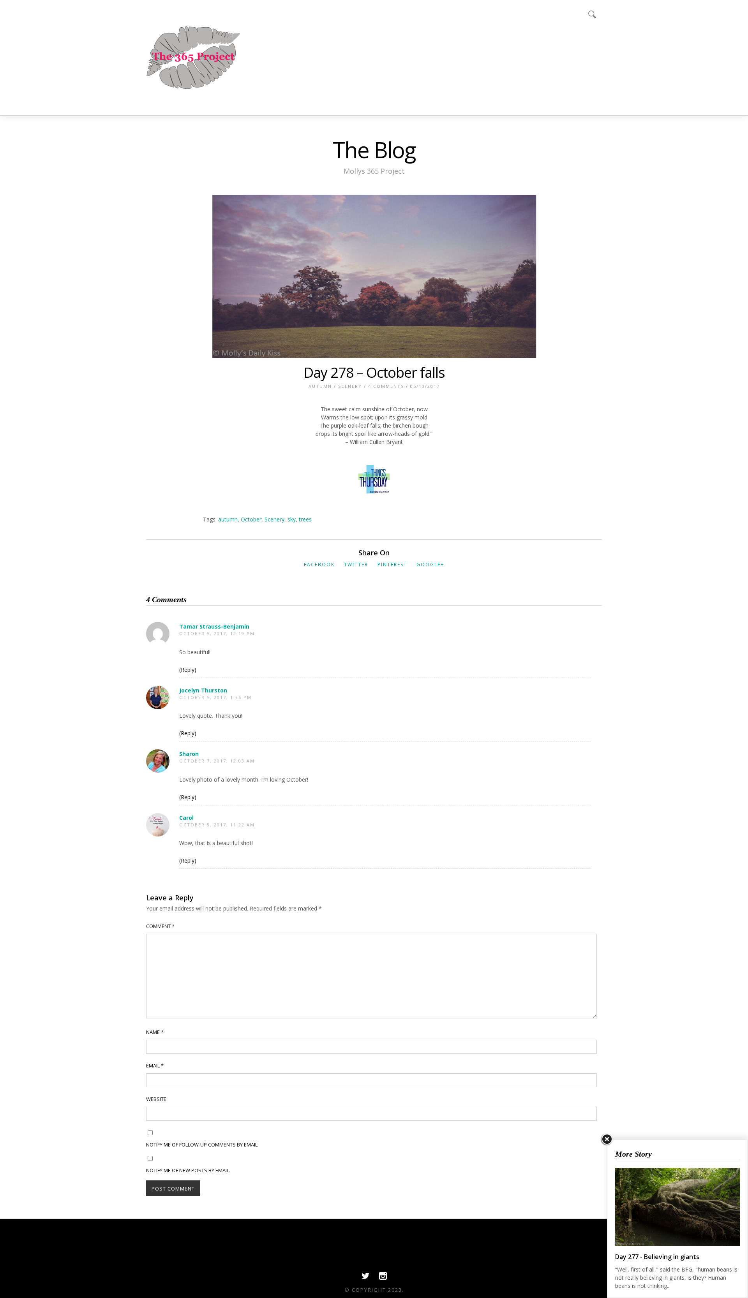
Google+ (430, 564)
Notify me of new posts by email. (188, 1170)
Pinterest (392, 564)
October (251, 519)
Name (155, 1032)
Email (155, 1065)
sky (292, 519)
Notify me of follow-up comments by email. (202, 1144)
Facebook (319, 564)
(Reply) (187, 669)
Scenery (350, 386)
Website (156, 1099)
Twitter (356, 564)
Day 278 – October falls (374, 372)
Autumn (320, 386)
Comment (160, 926)
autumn (228, 519)
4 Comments (386, 386)
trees (305, 519)
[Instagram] (383, 1277)
